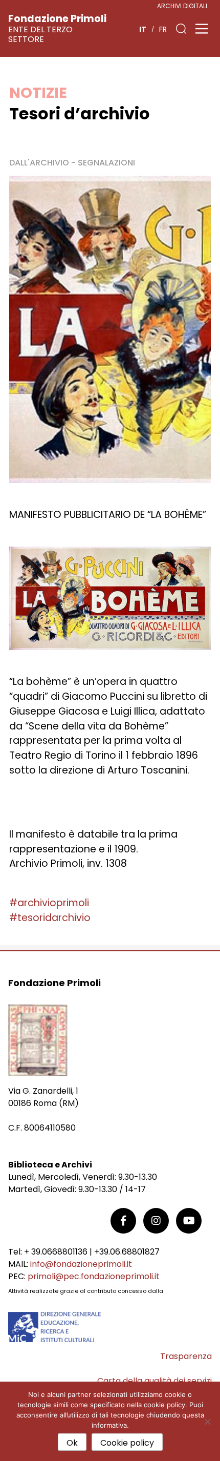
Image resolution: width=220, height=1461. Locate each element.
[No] (207, 1421)
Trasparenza (186, 1356)
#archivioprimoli (49, 903)
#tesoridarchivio (50, 918)
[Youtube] (189, 1221)
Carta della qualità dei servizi (154, 1381)
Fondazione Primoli (57, 19)
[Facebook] (123, 1221)
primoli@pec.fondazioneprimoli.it (94, 1276)
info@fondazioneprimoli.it (81, 1264)
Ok (72, 1443)
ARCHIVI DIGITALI (182, 6)
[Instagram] (156, 1221)
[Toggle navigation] (201, 28)
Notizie (38, 92)
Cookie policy (127, 1443)
